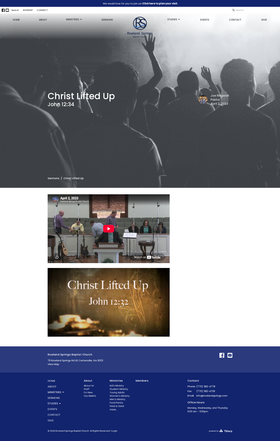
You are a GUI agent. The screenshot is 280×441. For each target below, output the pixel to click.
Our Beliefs (90, 396)
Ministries (72, 19)
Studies (172, 19)
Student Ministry (119, 389)
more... (113, 409)
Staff (86, 389)
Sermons (107, 19)
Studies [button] (53, 403)
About (43, 19)
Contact (235, 19)
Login (114, 430)
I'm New (88, 392)
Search (15, 10)
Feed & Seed (117, 406)
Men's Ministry (117, 399)
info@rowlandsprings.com (212, 395)
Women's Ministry (120, 396)
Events (204, 19)
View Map (53, 364)
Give (264, 19)
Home (16, 19)
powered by (219, 434)
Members (142, 381)
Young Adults (117, 392)
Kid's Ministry (117, 385)
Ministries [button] (54, 392)
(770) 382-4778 (205, 386)
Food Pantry (116, 402)
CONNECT (42, 10)
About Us (89, 385)
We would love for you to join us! (140, 3)
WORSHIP (28, 10)
